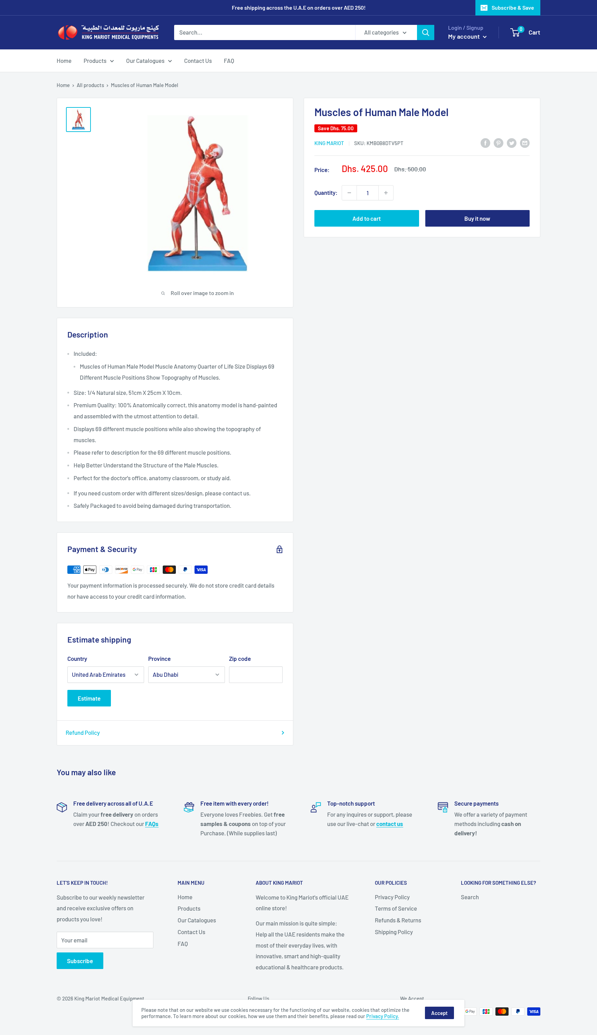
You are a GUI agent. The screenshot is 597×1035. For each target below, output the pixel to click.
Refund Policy (83, 732)
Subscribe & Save (513, 7)
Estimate (89, 698)
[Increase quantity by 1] (386, 193)
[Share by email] (525, 142)
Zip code (240, 658)
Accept (439, 1013)
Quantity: (326, 192)
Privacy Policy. (382, 1016)
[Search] (425, 32)
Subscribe (80, 960)
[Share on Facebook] (485, 142)
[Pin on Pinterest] (498, 142)
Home (64, 60)
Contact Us (198, 60)
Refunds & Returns (398, 920)
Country (77, 658)
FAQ (229, 60)
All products (90, 85)
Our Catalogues (145, 60)
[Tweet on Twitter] (512, 142)
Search (470, 896)
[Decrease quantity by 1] (349, 193)
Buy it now (477, 218)
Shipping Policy (394, 931)
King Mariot (329, 143)
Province (159, 658)
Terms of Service (396, 908)
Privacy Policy (392, 896)
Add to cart (366, 218)
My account (464, 36)
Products (95, 60)
